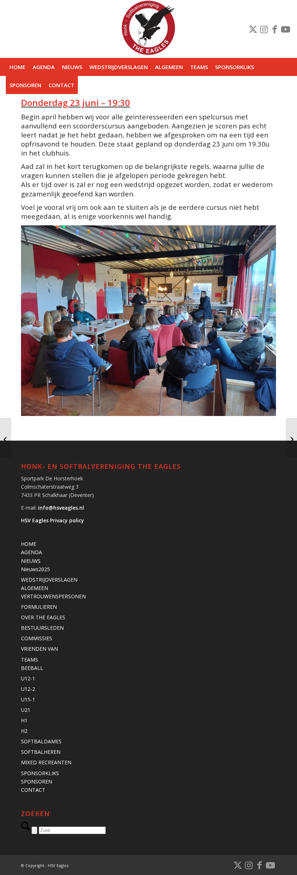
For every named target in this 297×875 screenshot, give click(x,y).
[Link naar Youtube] (285, 29)
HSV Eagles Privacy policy (52, 520)
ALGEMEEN (34, 588)
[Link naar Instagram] (264, 29)
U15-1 (28, 699)
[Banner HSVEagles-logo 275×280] (148, 29)
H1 (24, 720)
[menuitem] (17, 67)
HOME (28, 543)
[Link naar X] (253, 29)
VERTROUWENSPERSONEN (53, 596)
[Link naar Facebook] (274, 29)
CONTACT (33, 789)
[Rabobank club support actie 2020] (5, 438)
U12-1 (28, 678)
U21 (25, 709)
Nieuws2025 (35, 569)
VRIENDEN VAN (39, 648)
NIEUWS (31, 560)
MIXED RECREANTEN (46, 762)
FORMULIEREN (39, 606)
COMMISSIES (36, 638)
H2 (24, 730)
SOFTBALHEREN (40, 751)
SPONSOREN (36, 781)
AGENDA (31, 552)
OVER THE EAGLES (43, 617)
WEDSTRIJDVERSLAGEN (49, 579)
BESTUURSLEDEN (42, 627)
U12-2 (28, 688)
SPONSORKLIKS (40, 773)
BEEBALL (32, 667)
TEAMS (29, 659)
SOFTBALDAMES (41, 741)
